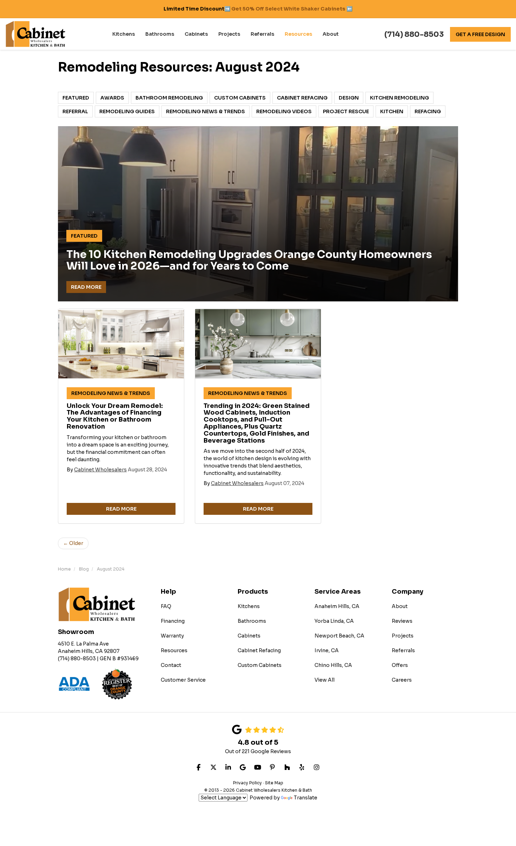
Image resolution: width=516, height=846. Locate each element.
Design (349, 98)
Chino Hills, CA (333, 665)
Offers (400, 665)
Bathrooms (252, 621)
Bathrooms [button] (159, 34)
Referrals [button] (262, 34)
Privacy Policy (247, 782)
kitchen (391, 111)
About (400, 606)
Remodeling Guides (127, 111)
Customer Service (183, 680)
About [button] (331, 34)
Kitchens (249, 606)
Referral (75, 111)
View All (325, 680)
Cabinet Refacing (302, 98)
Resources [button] (298, 34)
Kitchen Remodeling (399, 98)
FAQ (166, 606)
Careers (402, 680)
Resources (174, 650)
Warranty (172, 636)
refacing (428, 111)
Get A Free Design (480, 34)
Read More (86, 287)
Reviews (402, 621)
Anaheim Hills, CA (337, 606)
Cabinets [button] (196, 34)
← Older (73, 543)
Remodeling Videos (284, 111)
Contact (171, 665)
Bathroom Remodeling (169, 98)
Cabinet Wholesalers (100, 469)
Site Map (274, 782)
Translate (305, 797)
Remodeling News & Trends (205, 111)
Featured (75, 98)
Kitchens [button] (123, 34)
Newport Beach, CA (339, 636)
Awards (112, 98)
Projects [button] (229, 34)
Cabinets (249, 636)
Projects (403, 636)
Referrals (403, 650)
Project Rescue (346, 111)
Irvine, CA (327, 650)
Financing (173, 621)
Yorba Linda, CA (334, 621)
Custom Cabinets (240, 98)
